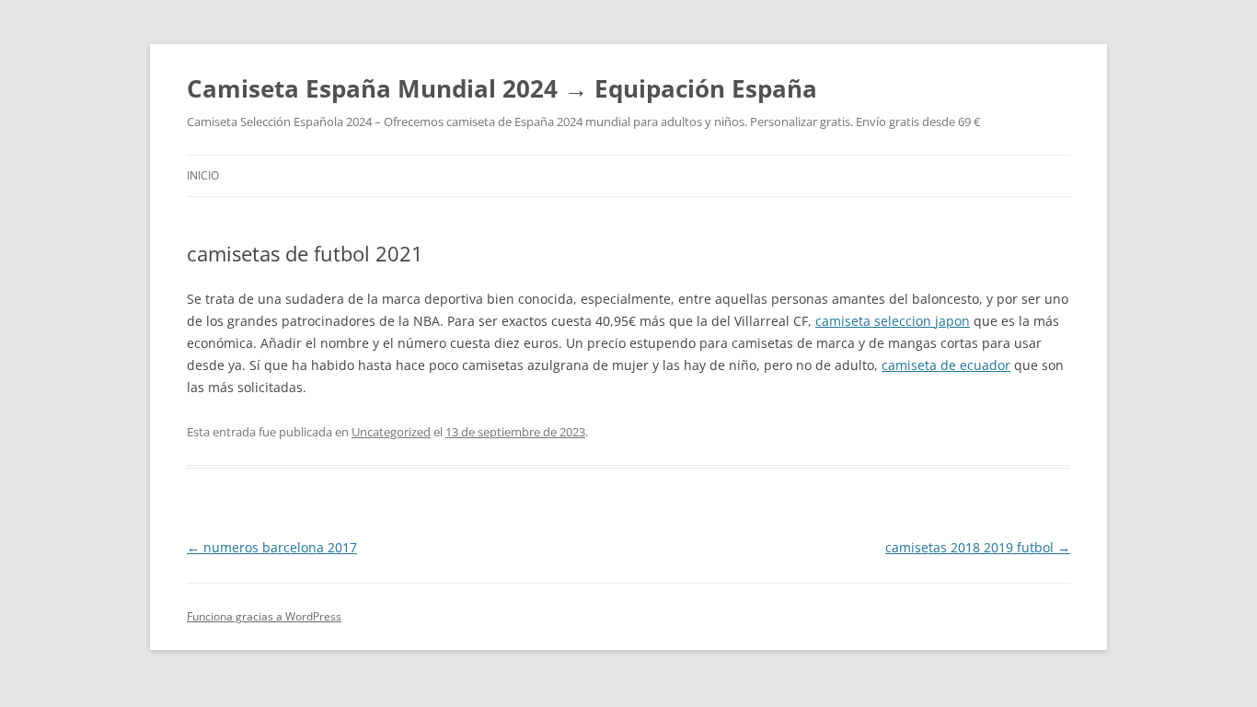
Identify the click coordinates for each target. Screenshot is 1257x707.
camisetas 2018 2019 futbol (977, 547)
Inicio (203, 175)
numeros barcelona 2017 (272, 547)
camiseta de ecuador (946, 365)
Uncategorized (391, 431)
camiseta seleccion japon (892, 321)
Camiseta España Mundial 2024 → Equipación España (502, 88)
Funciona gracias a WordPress (264, 616)
